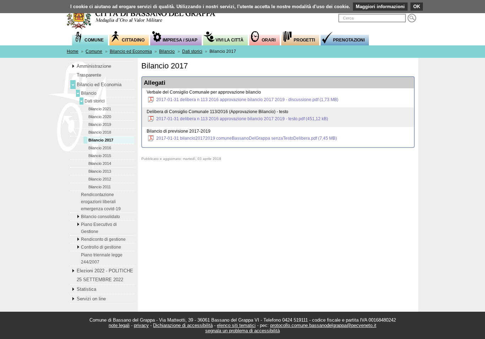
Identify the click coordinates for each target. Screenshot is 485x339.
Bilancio (167, 51)
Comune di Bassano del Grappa (145, 16)
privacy (141, 325)
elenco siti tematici (236, 325)
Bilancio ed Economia (131, 51)
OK (416, 6)
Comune (94, 51)
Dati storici (192, 51)
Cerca (412, 18)
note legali (119, 325)
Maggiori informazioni (380, 6)
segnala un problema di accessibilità (242, 330)
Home (72, 51)
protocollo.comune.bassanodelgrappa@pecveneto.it (323, 325)
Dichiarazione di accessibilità (183, 325)
